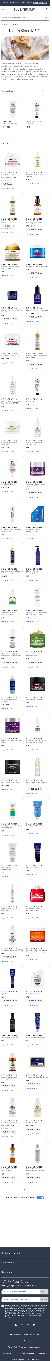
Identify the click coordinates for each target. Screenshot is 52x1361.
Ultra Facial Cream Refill (34, 994)
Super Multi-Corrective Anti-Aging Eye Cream (36, 485)
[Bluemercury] (25, 9)
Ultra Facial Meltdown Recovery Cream (34, 910)
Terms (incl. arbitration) (33, 1315)
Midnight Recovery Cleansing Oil (32, 572)
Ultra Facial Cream (8, 175)
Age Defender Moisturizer (10, 782)
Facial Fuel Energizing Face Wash (9, 700)
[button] (47, 9)
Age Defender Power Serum (10, 1037)
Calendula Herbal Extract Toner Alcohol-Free (37, 356)
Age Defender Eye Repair (34, 699)
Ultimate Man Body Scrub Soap (37, 1077)
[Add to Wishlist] (23, 148)
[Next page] (29, 1190)
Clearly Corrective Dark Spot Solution (34, 443)
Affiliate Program (17, 1360)
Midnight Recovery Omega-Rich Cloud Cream (12, 311)
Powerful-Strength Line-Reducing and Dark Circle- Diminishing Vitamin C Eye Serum (10, 1078)
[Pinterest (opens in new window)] (33, 1324)
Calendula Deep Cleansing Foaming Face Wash (10, 222)
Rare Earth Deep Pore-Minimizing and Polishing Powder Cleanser (35, 1170)
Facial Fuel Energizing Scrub (36, 1037)
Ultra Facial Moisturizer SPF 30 (12, 950)
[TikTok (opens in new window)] (28, 1324)
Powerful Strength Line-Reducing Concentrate (34, 222)
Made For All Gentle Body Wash (37, 782)
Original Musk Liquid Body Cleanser (8, 1170)
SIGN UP (44, 1292)
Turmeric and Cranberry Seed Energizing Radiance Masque (36, 951)
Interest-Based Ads (27, 1353)
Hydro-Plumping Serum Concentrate (9, 910)
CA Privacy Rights (9, 1353)
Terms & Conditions (25, 1341)
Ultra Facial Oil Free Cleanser (36, 826)
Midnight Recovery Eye (34, 867)
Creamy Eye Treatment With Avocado (9, 443)
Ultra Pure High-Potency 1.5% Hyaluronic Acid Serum (36, 741)
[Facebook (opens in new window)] (22, 1324)
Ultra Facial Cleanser (10, 124)
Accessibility (42, 1353)
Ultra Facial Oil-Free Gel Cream (37, 266)
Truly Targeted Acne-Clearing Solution (8, 613)
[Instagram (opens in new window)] (16, 1324)
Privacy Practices (10, 1312)
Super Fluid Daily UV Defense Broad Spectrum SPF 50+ (11, 402)
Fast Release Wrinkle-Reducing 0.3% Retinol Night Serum (12, 572)
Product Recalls (33, 1360)
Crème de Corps (32, 1123)
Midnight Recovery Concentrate (37, 310)
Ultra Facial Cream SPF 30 (10, 356)
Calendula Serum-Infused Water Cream (10, 267)
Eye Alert (4, 994)
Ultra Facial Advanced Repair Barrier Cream (11, 530)
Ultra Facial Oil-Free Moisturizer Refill (33, 530)
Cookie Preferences (31, 1334)
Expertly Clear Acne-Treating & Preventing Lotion (11, 827)
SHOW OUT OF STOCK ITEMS (23, 1197)
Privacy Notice (15, 1334)
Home (4, 24)
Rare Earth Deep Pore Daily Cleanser (8, 868)
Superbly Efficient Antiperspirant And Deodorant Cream (37, 613)
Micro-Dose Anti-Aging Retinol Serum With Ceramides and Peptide (11, 655)
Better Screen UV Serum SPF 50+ (34, 175)
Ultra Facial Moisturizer (9, 1123)
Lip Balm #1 (31, 124)
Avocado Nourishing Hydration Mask (33, 655)
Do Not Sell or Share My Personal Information (25, 1347)
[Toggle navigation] (3, 9)
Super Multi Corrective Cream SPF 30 (11, 741)
